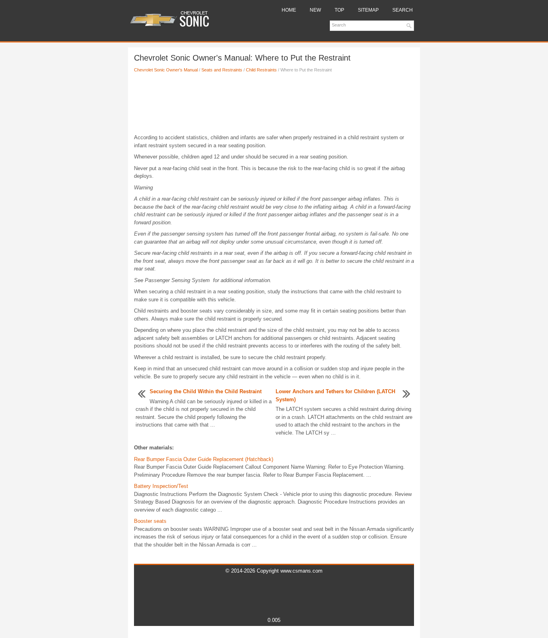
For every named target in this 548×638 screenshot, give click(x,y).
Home (289, 10)
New (315, 10)
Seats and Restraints (221, 69)
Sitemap (368, 10)
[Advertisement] (274, 105)
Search (402, 10)
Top (339, 10)
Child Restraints (261, 69)
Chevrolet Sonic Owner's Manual (166, 69)
